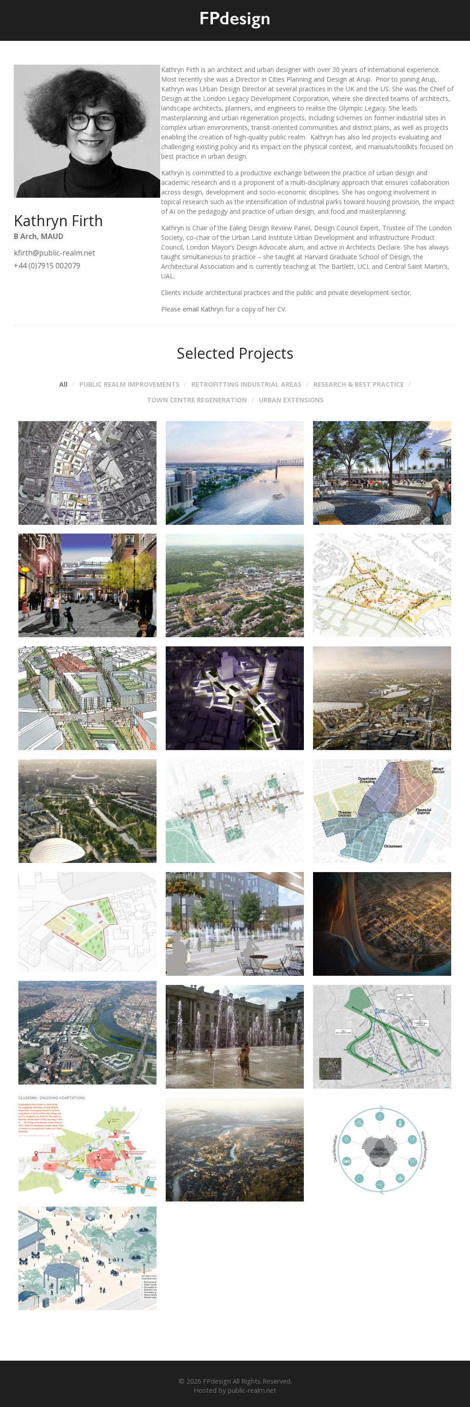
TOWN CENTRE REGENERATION (197, 400)
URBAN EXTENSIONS (291, 400)
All (63, 384)
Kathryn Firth (58, 220)
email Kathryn (203, 309)
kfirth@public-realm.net (54, 253)
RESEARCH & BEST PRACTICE (358, 384)
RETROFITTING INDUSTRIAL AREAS (246, 384)
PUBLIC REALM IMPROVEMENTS (129, 384)
